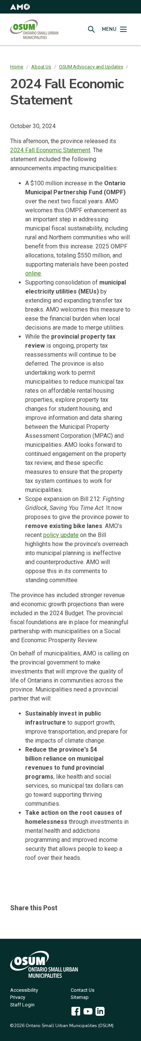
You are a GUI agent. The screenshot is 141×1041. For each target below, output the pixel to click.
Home (16, 67)
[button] (20, 7)
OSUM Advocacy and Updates (91, 67)
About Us (41, 67)
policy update (61, 535)
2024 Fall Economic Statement (50, 150)
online (33, 273)
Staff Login (22, 1005)
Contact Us (82, 990)
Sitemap (80, 997)
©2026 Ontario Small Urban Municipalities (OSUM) (62, 1026)
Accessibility (24, 990)
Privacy (17, 997)
